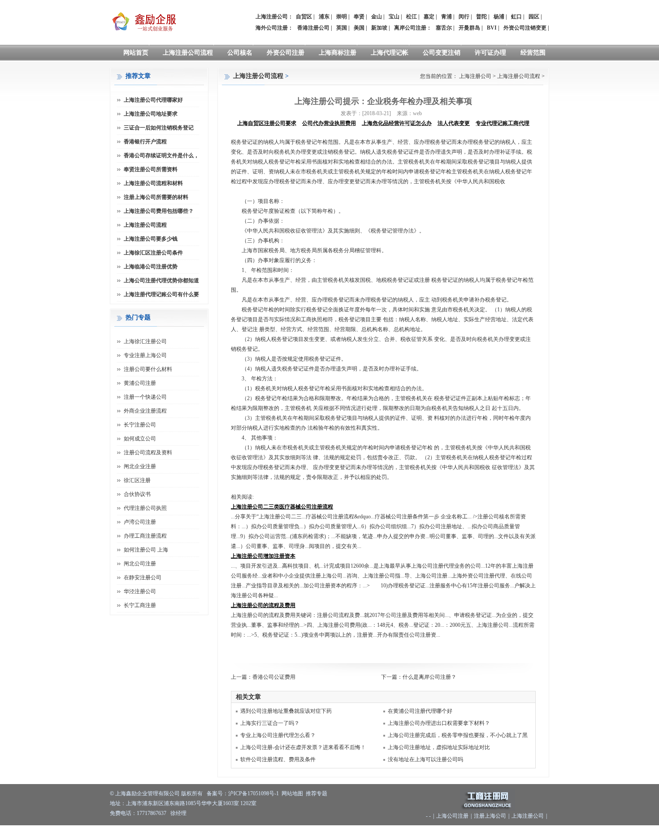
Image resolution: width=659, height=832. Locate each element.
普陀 (481, 16)
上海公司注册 (452, 816)
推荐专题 (316, 793)
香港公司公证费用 (273, 677)
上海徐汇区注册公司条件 (153, 253)
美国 (359, 28)
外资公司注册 (285, 52)
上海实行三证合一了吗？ (269, 723)
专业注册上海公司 (145, 355)
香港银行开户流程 (145, 141)
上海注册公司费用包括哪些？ (159, 211)
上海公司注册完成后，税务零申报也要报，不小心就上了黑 (458, 735)
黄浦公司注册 (140, 383)
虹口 (516, 16)
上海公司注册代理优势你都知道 (161, 280)
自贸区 (304, 16)
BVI (492, 28)
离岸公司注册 (410, 28)
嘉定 (429, 16)
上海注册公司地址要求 (151, 114)
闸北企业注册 (140, 466)
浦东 (324, 16)
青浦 (446, 16)
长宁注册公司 (140, 425)
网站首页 (135, 52)
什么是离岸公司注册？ (429, 677)
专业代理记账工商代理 (502, 123)
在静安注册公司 (142, 577)
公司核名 (239, 52)
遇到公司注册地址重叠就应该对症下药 (286, 711)
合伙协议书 (137, 494)
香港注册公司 (313, 28)
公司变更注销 (441, 52)
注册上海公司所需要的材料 (156, 197)
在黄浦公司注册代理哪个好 (420, 711)
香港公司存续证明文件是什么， (161, 155)
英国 (341, 28)
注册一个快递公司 (145, 397)
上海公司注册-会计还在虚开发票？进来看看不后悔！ (303, 747)
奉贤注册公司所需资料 (151, 169)
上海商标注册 (337, 52)
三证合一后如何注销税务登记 (159, 128)
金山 (376, 16)
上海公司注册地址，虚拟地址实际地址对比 (439, 747)
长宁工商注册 (140, 605)
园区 (534, 16)
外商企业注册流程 (145, 411)
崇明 (341, 16)
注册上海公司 (490, 816)
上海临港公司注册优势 (151, 266)
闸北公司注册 (140, 563)
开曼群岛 (469, 28)
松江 (411, 16)
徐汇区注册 (137, 480)
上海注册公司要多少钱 (151, 239)
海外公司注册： (274, 28)
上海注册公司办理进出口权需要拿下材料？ (439, 723)
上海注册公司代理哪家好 (153, 100)
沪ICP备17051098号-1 (253, 793)
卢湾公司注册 (140, 522)
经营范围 (533, 52)
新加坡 (379, 28)
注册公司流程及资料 (148, 452)
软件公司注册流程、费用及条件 (278, 759)
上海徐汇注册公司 (145, 341)
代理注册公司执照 (145, 508)
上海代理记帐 (389, 52)
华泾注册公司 (140, 591)
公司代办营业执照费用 (329, 123)
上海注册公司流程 (188, 52)
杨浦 (499, 16)
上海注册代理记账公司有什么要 (161, 294)
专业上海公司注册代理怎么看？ (278, 735)
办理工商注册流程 (145, 536)
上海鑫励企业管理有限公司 (147, 793)
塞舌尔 (444, 28)
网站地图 (292, 793)
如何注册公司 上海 (146, 550)
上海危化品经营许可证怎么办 (397, 123)
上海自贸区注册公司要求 (266, 123)
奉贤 (359, 16)
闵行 (464, 16)
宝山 (394, 16)
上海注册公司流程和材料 (153, 183)
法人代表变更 (454, 123)
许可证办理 (490, 52)
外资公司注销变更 (524, 28)
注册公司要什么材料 (148, 369)
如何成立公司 (140, 438)
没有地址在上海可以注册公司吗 (425, 759)
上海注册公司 (475, 76)
